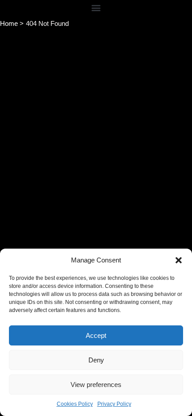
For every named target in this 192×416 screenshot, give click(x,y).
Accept (96, 335)
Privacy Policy (114, 404)
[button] (178, 260)
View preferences (96, 384)
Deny (96, 360)
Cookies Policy (75, 404)
